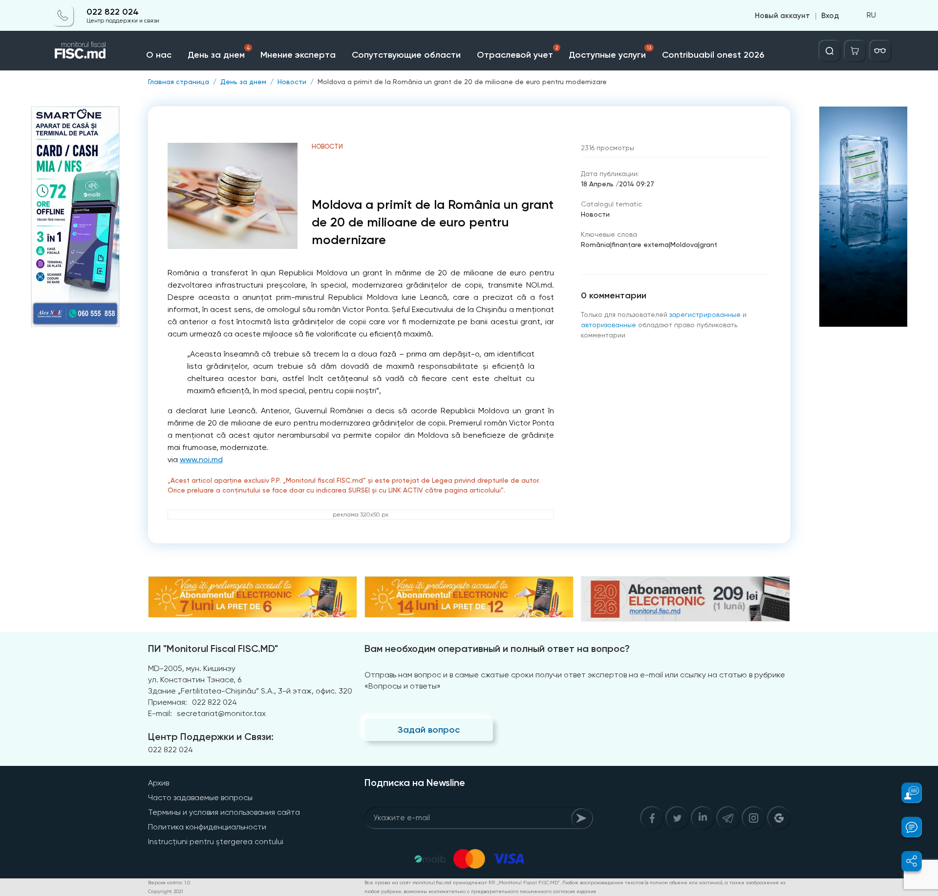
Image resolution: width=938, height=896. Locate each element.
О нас (158, 54)
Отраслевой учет (517, 52)
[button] (906, 793)
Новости (291, 81)
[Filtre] (880, 51)
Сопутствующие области (406, 54)
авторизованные (608, 325)
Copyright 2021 (165, 891)
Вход (830, 15)
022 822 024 (112, 12)
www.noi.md (201, 459)
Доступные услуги (610, 52)
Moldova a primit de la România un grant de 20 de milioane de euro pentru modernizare (462, 81)
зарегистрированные (705, 314)
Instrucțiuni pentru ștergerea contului (215, 841)
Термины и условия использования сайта (224, 812)
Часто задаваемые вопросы (200, 797)
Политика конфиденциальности (207, 826)
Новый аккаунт (782, 15)
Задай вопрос (429, 729)
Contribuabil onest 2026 (713, 54)
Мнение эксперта (298, 54)
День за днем (219, 52)
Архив (158, 782)
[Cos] (855, 51)
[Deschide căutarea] (829, 51)
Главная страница (178, 81)
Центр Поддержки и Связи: (211, 736)
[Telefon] (63, 15)
